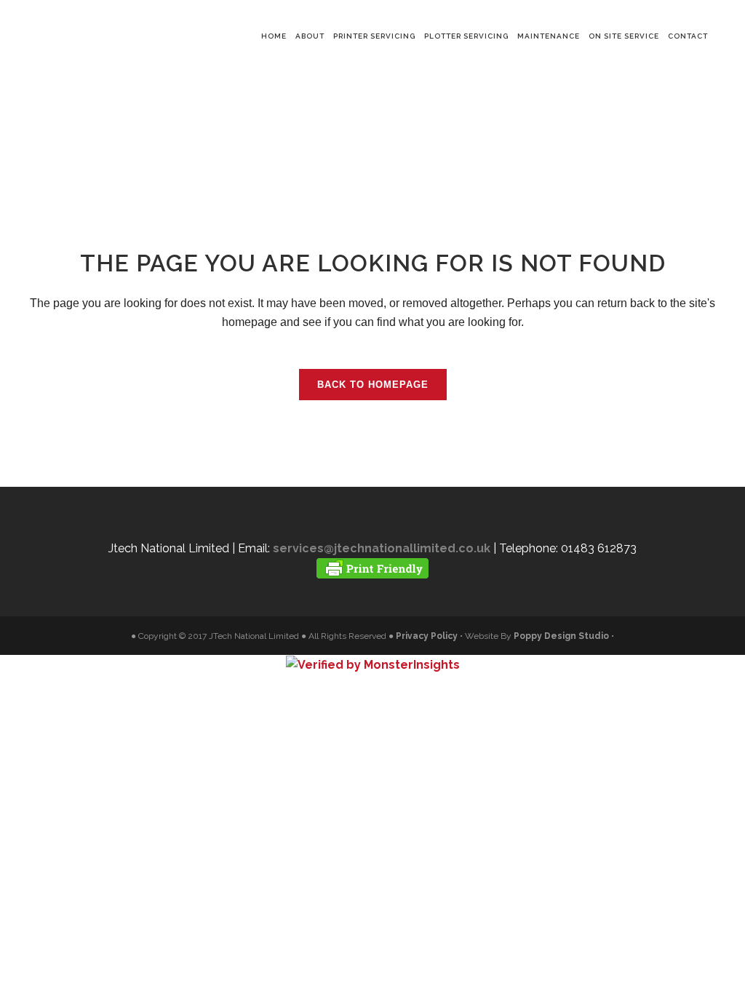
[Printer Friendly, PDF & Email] (372, 567)
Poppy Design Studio (562, 636)
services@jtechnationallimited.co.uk (381, 548)
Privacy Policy (427, 636)
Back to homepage (373, 384)
